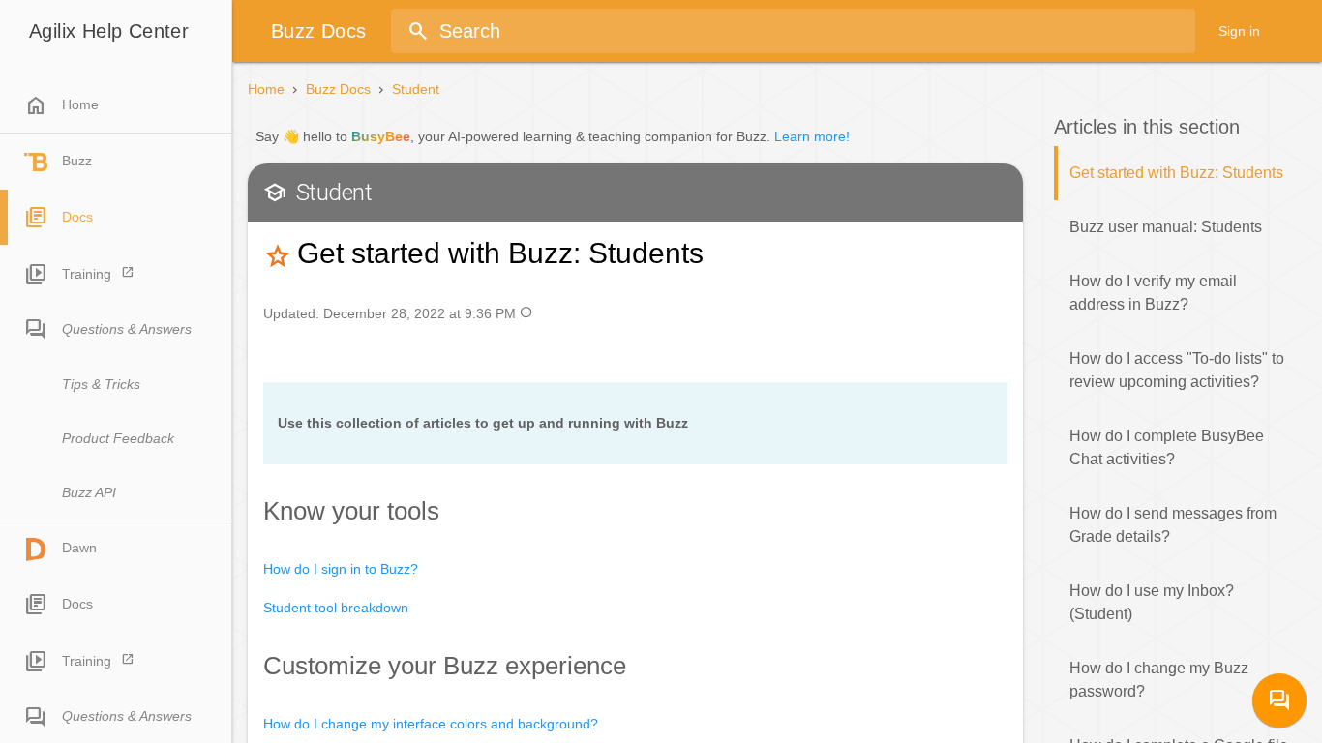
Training (86, 274)
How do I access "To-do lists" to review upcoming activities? (1176, 370)
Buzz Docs (338, 89)
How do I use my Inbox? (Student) (1151, 602)
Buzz (77, 160)
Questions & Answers (127, 329)
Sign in (1239, 31)
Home (61, 105)
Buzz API (89, 492)
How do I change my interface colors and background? (430, 723)
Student (415, 89)
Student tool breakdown (335, 607)
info (526, 312)
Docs (77, 216)
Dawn (79, 547)
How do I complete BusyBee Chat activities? (1166, 447)
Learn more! (812, 136)
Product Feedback (118, 438)
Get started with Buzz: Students (1176, 172)
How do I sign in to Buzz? (340, 569)
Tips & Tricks (101, 384)
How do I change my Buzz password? (1158, 679)
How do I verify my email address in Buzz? (1153, 292)
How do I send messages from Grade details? (1173, 525)
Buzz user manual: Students (1165, 227)
